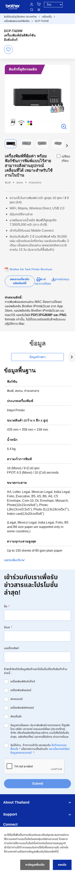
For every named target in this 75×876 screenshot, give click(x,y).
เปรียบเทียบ (66, 158)
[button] (67, 146)
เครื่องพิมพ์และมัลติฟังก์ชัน (17, 21)
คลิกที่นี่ (54, 852)
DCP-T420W (42, 21)
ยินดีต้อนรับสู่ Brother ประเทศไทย (20, 17)
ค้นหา (32, 9)
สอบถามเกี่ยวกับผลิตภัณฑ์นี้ (19, 281)
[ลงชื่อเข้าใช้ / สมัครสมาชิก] (32, 4)
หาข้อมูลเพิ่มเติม (34, 865)
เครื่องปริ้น (47, 17)
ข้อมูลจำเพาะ (37, 357)
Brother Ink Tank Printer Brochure (31, 269)
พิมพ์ (43, 279)
